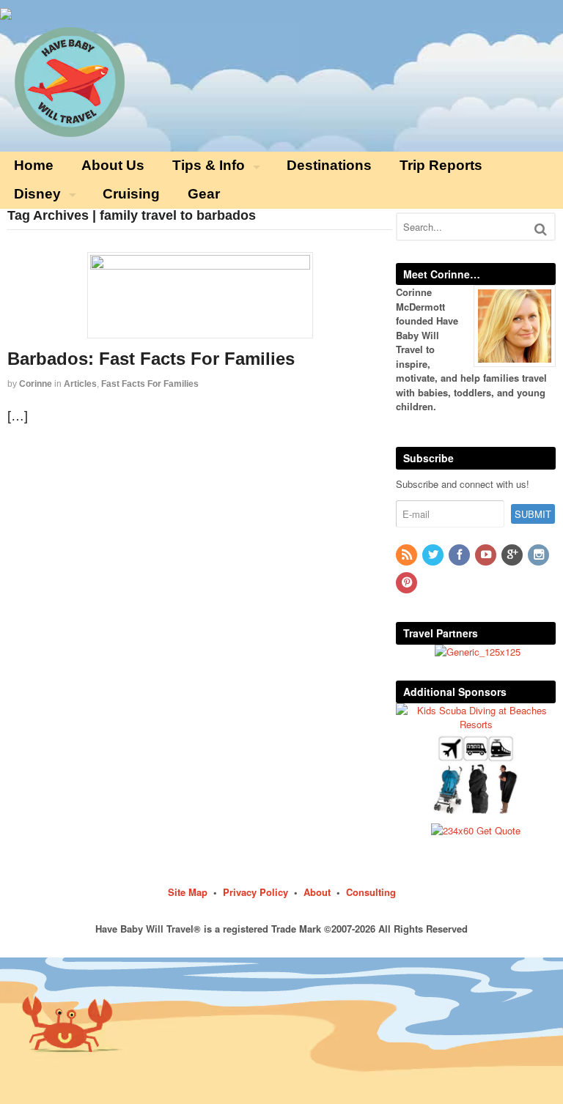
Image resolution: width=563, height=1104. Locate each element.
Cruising (131, 193)
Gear (204, 193)
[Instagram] (539, 555)
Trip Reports (441, 165)
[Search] (540, 229)
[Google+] (513, 555)
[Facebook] (460, 555)
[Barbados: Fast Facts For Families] (199, 295)
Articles (80, 384)
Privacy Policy (255, 892)
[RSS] (407, 555)
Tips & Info (208, 165)
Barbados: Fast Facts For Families (151, 358)
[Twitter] (434, 555)
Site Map (187, 892)
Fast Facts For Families (150, 384)
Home (34, 165)
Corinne (35, 384)
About (317, 892)
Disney (37, 193)
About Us (112, 165)
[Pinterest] (407, 583)
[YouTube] (486, 555)
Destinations (329, 165)
